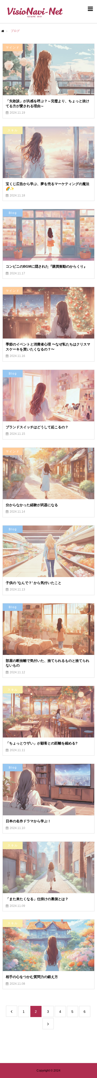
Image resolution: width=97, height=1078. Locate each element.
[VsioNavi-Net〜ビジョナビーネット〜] (35, 12)
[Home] (2, 31)
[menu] (89, 8)
